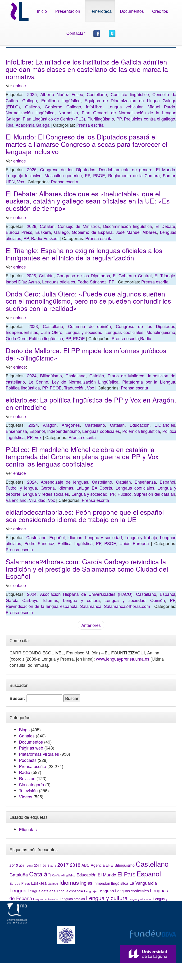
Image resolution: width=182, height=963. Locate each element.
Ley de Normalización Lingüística (85, 382)
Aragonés (71, 425)
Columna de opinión (89, 326)
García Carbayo (22, 600)
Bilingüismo (51, 375)
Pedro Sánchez (91, 281)
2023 (33, 326)
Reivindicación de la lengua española (41, 606)
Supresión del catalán (154, 494)
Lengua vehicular (125, 106)
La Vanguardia (143, 883)
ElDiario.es (165, 425)
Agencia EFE (102, 865)
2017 (63, 864)
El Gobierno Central (132, 275)
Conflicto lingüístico (130, 94)
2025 (32, 94)
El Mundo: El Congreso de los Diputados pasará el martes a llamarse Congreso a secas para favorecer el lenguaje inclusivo (86, 144)
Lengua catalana (42, 890)
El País (126, 874)
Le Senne (38, 382)
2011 (22, 865)
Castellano (97, 94)
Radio (145, 338)
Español (37, 431)
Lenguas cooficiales (124, 332)
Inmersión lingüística (111, 883)
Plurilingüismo (100, 119)
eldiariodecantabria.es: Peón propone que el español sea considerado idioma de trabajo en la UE (85, 515)
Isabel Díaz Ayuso (23, 281)
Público (125, 494)
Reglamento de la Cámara (134, 175)
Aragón (50, 425)
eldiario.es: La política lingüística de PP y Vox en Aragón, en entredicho (91, 403)
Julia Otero (52, 332)
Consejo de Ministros (79, 226)
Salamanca (90, 606)
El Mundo (165, 169)
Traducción (74, 387)
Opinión (157, 600)
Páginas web (31, 748)
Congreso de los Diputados (67, 169)
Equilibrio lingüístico (61, 100)
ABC (86, 865)
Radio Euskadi (45, 238)
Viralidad (37, 500)
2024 (31, 375)
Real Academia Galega (28, 125)
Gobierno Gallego (63, 106)
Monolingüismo (160, 332)
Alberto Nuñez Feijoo (61, 94)
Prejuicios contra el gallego (149, 119)
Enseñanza (16, 431)
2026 (31, 226)
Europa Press (19, 232)
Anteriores (91, 625)
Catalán (47, 226)
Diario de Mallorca (126, 375)
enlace (19, 85)
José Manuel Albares (136, 232)
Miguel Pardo (161, 106)
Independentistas (22, 332)
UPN (10, 181)
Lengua (18, 890)
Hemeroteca (100, 11)
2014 (37, 865)
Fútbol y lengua (21, 488)
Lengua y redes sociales (46, 494)
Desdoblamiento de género (125, 169)
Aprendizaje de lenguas (64, 482)
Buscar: (17, 698)
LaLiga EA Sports (94, 488)
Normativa (68, 112)
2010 (13, 865)
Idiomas (65, 488)
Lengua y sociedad (83, 332)
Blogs (24, 729)
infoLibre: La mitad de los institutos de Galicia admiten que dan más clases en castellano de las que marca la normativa (87, 69)
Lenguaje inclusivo (23, 175)
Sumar (169, 175)
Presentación (67, 11)
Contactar (75, 33)
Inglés (86, 883)
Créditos (160, 11)
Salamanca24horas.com (127, 606)
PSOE (99, 175)
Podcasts (27, 760)
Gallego (32, 106)
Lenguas (106, 891)
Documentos (132, 11)
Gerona (48, 488)
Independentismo (63, 431)
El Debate (165, 226)
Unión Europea (134, 543)
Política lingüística (46, 338)
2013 (30, 865)
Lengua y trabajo (141, 537)
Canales (27, 735)
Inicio (42, 11)
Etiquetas (28, 829)
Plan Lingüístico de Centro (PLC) (54, 119)
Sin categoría (31, 784)
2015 (46, 865)
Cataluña (18, 874)
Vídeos (25, 796)
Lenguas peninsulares (46, 899)
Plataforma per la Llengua (148, 382)
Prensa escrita (90, 125)
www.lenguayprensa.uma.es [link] (122, 659)
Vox (20, 181)
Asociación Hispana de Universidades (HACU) (86, 594)
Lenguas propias (72, 898)
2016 (53, 865)
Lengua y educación (140, 899)
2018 (75, 864)
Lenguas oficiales (58, 281)
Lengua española (70, 890)
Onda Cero (16, 338)
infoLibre (94, 106)
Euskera (43, 232)
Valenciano (16, 500)
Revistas (27, 778)
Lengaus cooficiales (135, 488)
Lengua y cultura (81, 600)
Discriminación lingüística (127, 226)
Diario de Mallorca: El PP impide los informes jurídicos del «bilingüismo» (86, 354)
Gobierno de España (92, 232)
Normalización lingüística (30, 112)
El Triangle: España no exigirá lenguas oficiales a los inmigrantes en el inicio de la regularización (84, 253)
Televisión (28, 790)
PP (119, 119)
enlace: (20, 416)
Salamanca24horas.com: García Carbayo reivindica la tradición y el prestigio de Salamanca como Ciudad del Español (87, 569)
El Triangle (165, 275)
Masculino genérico (63, 175)
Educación (140, 425)
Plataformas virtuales (39, 754)
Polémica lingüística (141, 431)
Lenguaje (90, 891)
